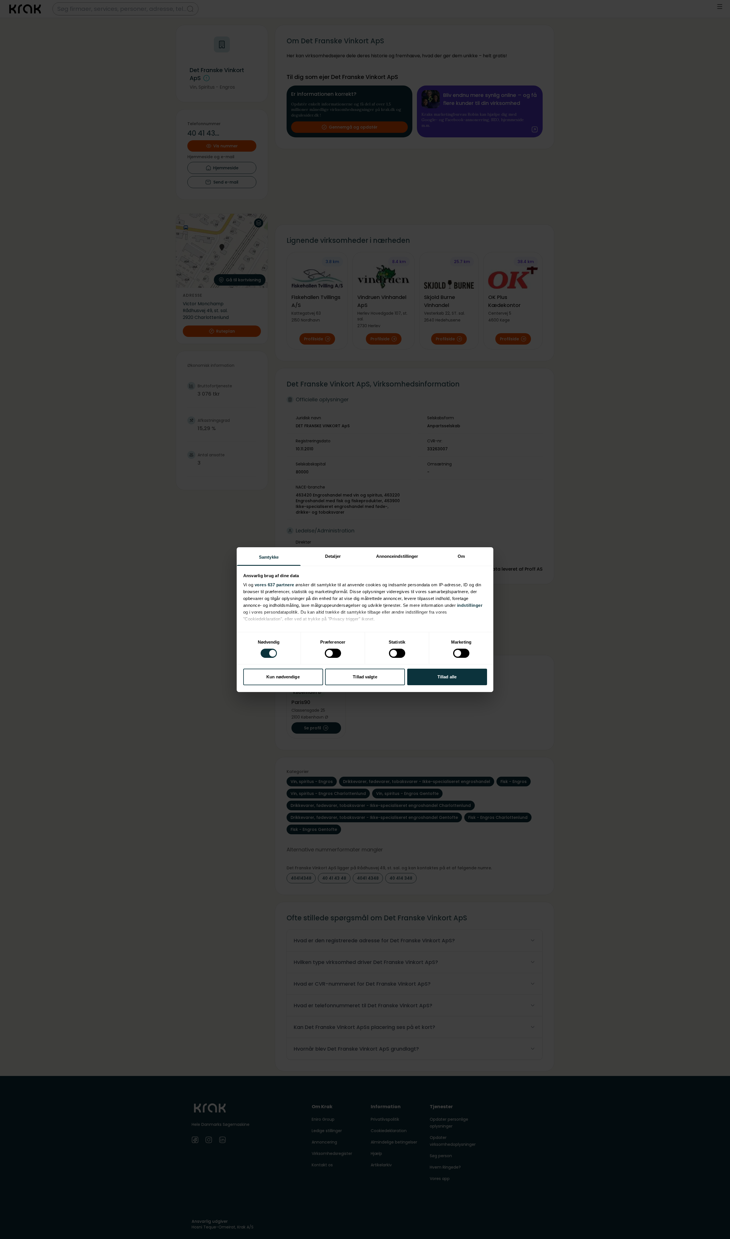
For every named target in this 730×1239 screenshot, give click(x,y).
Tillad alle (447, 676)
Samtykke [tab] (269, 556)
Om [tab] (461, 556)
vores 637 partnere (274, 584)
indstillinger (470, 605)
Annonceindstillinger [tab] (397, 556)
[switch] (333, 653)
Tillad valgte (365, 676)
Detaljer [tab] (333, 556)
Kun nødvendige (282, 676)
